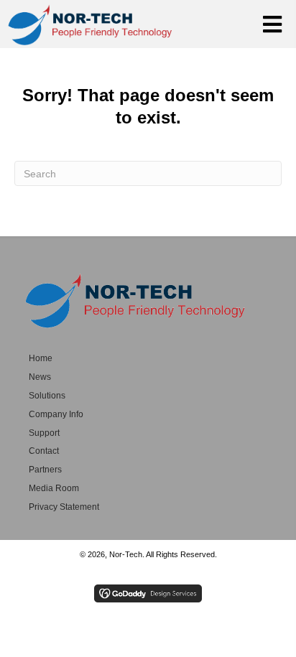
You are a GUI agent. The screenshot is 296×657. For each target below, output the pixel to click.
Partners (45, 470)
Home (40, 358)
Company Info (56, 414)
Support (44, 433)
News (40, 377)
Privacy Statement (64, 507)
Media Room (54, 488)
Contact (44, 451)
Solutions (47, 396)
